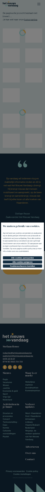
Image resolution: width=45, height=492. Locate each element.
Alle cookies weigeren (22, 262)
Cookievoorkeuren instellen (22, 266)
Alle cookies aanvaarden (22, 257)
